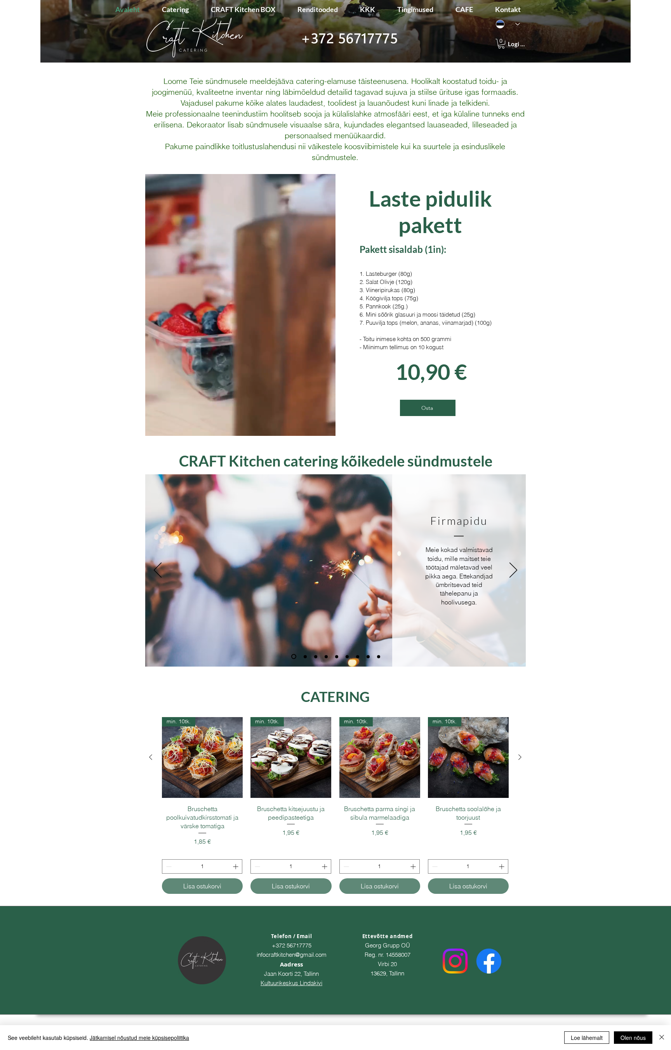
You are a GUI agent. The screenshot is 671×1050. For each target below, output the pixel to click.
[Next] (513, 570)
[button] (501, 44)
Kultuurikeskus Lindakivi (291, 983)
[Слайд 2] (305, 656)
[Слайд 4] (326, 656)
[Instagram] (455, 961)
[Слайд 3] (315, 656)
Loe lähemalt (587, 1037)
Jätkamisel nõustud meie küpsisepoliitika (139, 1037)
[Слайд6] (347, 656)
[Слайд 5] (336, 656)
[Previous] (158, 570)
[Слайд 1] (293, 656)
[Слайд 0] (378, 656)
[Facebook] (489, 961)
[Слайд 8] (368, 656)
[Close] (661, 1037)
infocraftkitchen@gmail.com (292, 954)
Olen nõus (633, 1037)
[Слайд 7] (357, 656)
